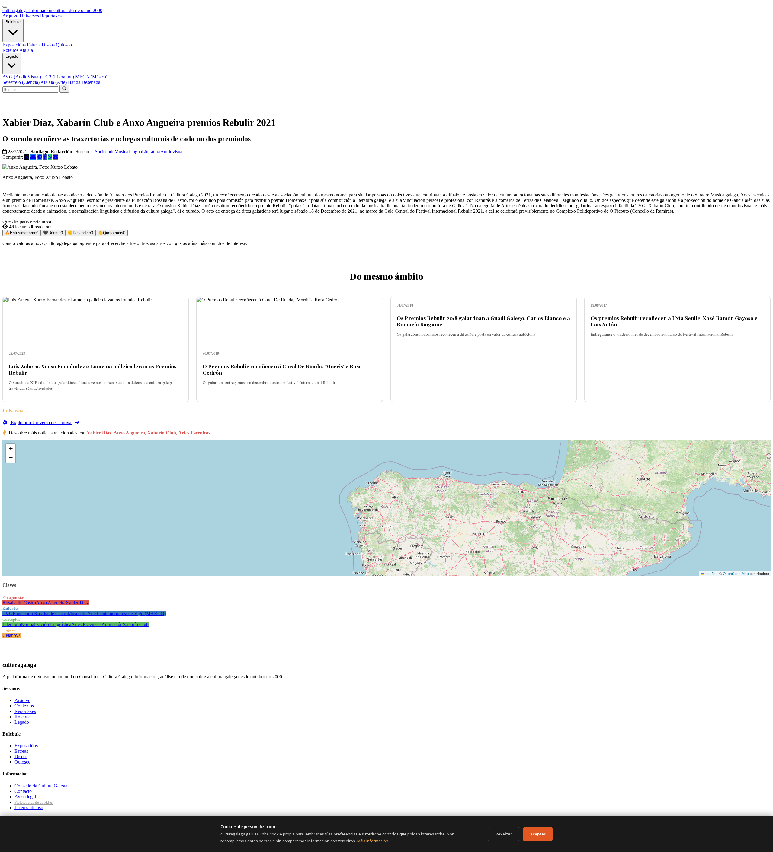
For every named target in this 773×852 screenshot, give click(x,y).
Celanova (11, 635)
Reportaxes (51, 15)
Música (121, 151)
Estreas (33, 44)
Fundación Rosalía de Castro (40, 613)
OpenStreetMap (736, 573)
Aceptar (537, 834)
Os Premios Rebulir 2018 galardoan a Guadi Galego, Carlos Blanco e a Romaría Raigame (483, 321)
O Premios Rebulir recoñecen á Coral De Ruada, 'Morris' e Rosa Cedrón (282, 369)
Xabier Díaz (77, 602)
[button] (10, 448)
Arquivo (10, 15)
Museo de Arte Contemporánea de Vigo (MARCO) (117, 613)
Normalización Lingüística (46, 624)
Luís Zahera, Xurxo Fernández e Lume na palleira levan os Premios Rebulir (92, 369)
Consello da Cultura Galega (40, 785)
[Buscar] (64, 89)
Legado (11, 56)
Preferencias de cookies (33, 802)
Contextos (24, 705)
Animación (112, 624)
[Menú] (4, 7)
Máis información (372, 841)
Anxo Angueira (51, 602)
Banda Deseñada (84, 82)
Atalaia (26, 50)
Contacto (23, 791)
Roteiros (10, 50)
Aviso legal (25, 796)
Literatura (151, 151)
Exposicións (14, 44)
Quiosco (64, 44)
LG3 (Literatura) (58, 76)
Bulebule (13, 22)
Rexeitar (504, 834)
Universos (29, 15)
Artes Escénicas (86, 624)
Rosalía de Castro (19, 602)
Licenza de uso (28, 807)
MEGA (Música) (91, 76)
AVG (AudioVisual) (21, 76)
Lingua (135, 151)
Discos (48, 44)
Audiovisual (172, 151)
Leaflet (710, 573)
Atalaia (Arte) (53, 82)
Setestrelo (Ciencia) (21, 82)
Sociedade (104, 151)
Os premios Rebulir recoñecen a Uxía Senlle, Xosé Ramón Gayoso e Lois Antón (674, 321)
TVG (7, 613)
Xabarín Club (136, 624)
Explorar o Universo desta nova (41, 422)
